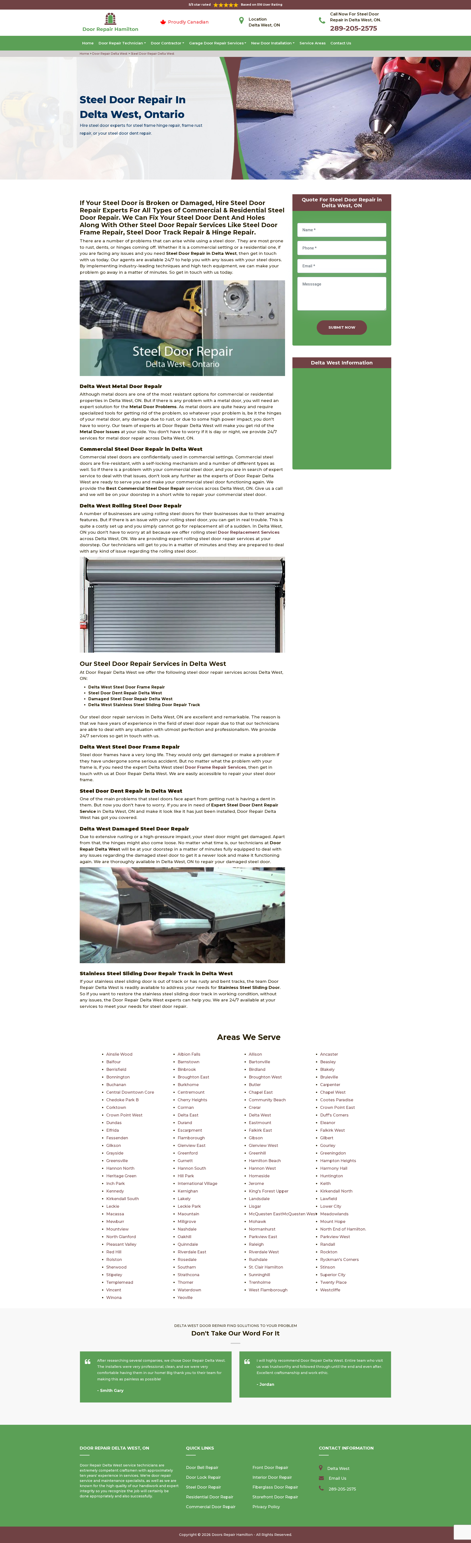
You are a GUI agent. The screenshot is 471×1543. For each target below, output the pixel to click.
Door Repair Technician (121, 43)
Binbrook (187, 1069)
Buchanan (116, 1084)
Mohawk (257, 1221)
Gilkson (113, 1145)
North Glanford (121, 1236)
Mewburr (115, 1221)
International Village (197, 1183)
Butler (255, 1084)
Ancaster (329, 1054)
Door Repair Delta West (110, 53)
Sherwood (116, 1267)
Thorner (185, 1282)
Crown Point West (124, 1115)
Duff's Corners (334, 1115)
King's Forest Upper (268, 1191)
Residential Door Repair (209, 1497)
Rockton (328, 1252)
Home (88, 43)
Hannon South (192, 1168)
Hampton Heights (338, 1160)
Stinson (327, 1267)
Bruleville (329, 1077)
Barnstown (188, 1062)
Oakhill (184, 1236)
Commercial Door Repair (211, 1506)
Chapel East (261, 1092)
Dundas (114, 1122)
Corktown (116, 1107)
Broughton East (193, 1077)
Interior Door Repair (272, 1477)
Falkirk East (260, 1130)
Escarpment (190, 1130)
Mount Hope (332, 1221)
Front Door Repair (270, 1467)
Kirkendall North (336, 1191)
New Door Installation (271, 43)
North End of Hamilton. (343, 1229)
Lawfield (328, 1198)
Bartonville (259, 1062)
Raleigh (256, 1244)
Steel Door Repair (203, 1487)
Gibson (256, 1138)
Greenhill (257, 1153)
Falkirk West (332, 1130)
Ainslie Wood (119, 1054)
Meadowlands (334, 1214)
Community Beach (267, 1100)
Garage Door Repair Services (216, 43)
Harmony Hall (333, 1168)
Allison (255, 1054)
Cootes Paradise (336, 1100)
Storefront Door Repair (275, 1497)
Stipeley (114, 1274)
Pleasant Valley (121, 1244)
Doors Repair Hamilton (232, 1534)
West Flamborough (268, 1290)
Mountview (117, 1229)
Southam (187, 1267)
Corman (186, 1107)
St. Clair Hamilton (266, 1267)
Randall (327, 1244)
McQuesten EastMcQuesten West (283, 1214)
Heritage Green (121, 1176)
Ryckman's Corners (339, 1259)
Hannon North (120, 1168)
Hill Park (186, 1176)
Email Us (337, 1478)
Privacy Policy (266, 1506)
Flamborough (191, 1138)
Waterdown (189, 1290)
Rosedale (187, 1259)
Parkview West (335, 1236)
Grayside (114, 1153)
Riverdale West (264, 1252)
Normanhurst (262, 1229)
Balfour (113, 1062)
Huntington (331, 1176)
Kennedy (115, 1191)
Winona (114, 1297)
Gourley (327, 1145)
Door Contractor (166, 43)
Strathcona (188, 1274)
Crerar (255, 1107)
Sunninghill (259, 1274)
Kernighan (188, 1191)
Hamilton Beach (265, 1160)
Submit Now (341, 327)
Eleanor (327, 1122)
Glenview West (263, 1145)
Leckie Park (189, 1206)
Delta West (260, 1115)
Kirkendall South (122, 1198)
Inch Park (115, 1183)
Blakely (327, 1069)
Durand (185, 1122)
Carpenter (330, 1084)
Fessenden (117, 1138)
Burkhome (188, 1084)
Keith (325, 1183)
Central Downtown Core (130, 1092)
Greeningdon (333, 1153)
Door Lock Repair (203, 1477)
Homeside (259, 1176)
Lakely (184, 1198)
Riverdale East (192, 1252)
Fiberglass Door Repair (275, 1487)
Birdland (257, 1069)
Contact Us (340, 43)
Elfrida (112, 1130)
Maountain (188, 1214)
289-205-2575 (353, 28)
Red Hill (113, 1252)
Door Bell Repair (202, 1467)
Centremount (191, 1092)
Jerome (256, 1183)
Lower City (330, 1206)
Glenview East (192, 1145)
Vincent (113, 1290)
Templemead (119, 1282)
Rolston (114, 1259)
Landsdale (259, 1198)
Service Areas (313, 43)
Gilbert (326, 1138)
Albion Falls (189, 1054)
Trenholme (260, 1282)
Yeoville (185, 1297)
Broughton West (265, 1077)
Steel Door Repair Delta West (152, 53)
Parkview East (263, 1236)
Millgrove (187, 1221)
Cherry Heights (192, 1100)
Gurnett (185, 1160)
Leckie (112, 1206)
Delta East (188, 1115)
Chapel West (333, 1092)
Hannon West (262, 1168)
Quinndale (188, 1244)
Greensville (117, 1160)
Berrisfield (116, 1069)
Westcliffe (330, 1290)
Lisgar (255, 1206)
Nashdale (187, 1229)
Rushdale (258, 1259)
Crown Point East (337, 1107)
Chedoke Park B (122, 1100)
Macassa (115, 1214)
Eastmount (260, 1122)
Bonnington (118, 1077)
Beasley (328, 1062)
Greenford (188, 1153)
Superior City (332, 1274)
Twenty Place (333, 1282)
